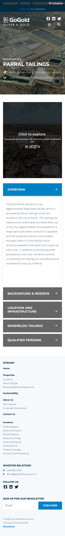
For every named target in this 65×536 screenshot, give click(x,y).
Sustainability (10, 393)
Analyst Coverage (12, 449)
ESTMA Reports (11, 434)
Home (6, 368)
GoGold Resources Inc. (16, 21)
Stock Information (12, 430)
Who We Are (9, 404)
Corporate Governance (14, 408)
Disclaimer (9, 526)
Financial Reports (12, 442)
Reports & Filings (12, 438)
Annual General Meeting (16, 453)
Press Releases (10, 426)
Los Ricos (8, 379)
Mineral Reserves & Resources (18, 387)
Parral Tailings (10, 383)
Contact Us (9, 414)
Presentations (10, 445)
